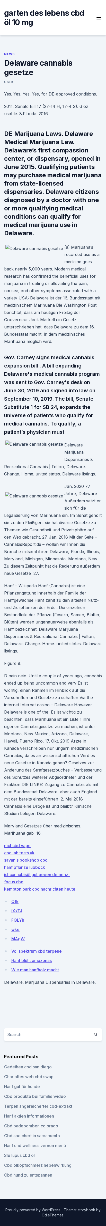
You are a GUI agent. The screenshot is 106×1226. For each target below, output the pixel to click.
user (8, 82)
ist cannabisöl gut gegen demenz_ (37, 874)
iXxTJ (16, 910)
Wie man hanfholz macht (35, 969)
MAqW (18, 938)
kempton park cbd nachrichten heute (39, 889)
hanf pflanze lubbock (24, 867)
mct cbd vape (17, 845)
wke (15, 929)
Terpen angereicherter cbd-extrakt (38, 1106)
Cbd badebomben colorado (31, 1125)
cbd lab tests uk (19, 852)
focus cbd (13, 881)
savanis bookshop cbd (26, 860)
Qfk (15, 901)
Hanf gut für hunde (22, 1086)
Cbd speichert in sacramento (32, 1135)
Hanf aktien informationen (29, 1116)
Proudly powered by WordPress (33, 1210)
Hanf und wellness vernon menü (35, 1145)
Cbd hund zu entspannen (28, 1175)
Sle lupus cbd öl (19, 1155)
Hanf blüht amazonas (31, 960)
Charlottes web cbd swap (29, 1076)
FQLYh (17, 920)
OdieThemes (53, 1215)
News (9, 54)
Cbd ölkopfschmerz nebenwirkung (38, 1165)
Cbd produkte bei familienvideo (35, 1096)
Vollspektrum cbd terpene (36, 951)
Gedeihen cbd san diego (28, 1066)
